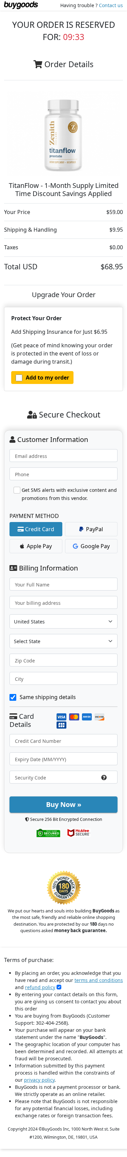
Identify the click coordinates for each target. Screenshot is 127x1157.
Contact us (111, 5)
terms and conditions (99, 980)
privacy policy (39, 1080)
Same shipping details (48, 697)
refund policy (40, 987)
